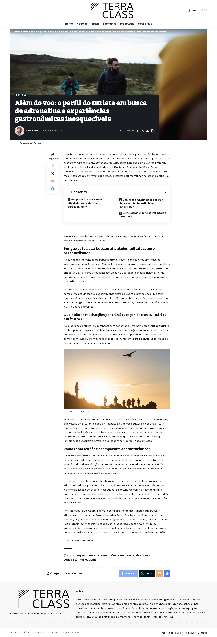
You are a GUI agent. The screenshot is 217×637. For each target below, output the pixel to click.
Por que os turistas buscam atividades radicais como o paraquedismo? (85, 203)
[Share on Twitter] (142, 130)
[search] (188, 10)
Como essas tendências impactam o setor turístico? (142, 214)
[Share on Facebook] (137, 130)
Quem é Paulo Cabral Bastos (80, 560)
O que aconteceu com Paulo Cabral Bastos (101, 555)
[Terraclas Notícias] (108, 10)
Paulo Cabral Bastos (139, 555)
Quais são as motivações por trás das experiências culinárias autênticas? (141, 203)
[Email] (147, 130)
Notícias (21, 95)
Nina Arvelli (32, 130)
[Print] (152, 130)
